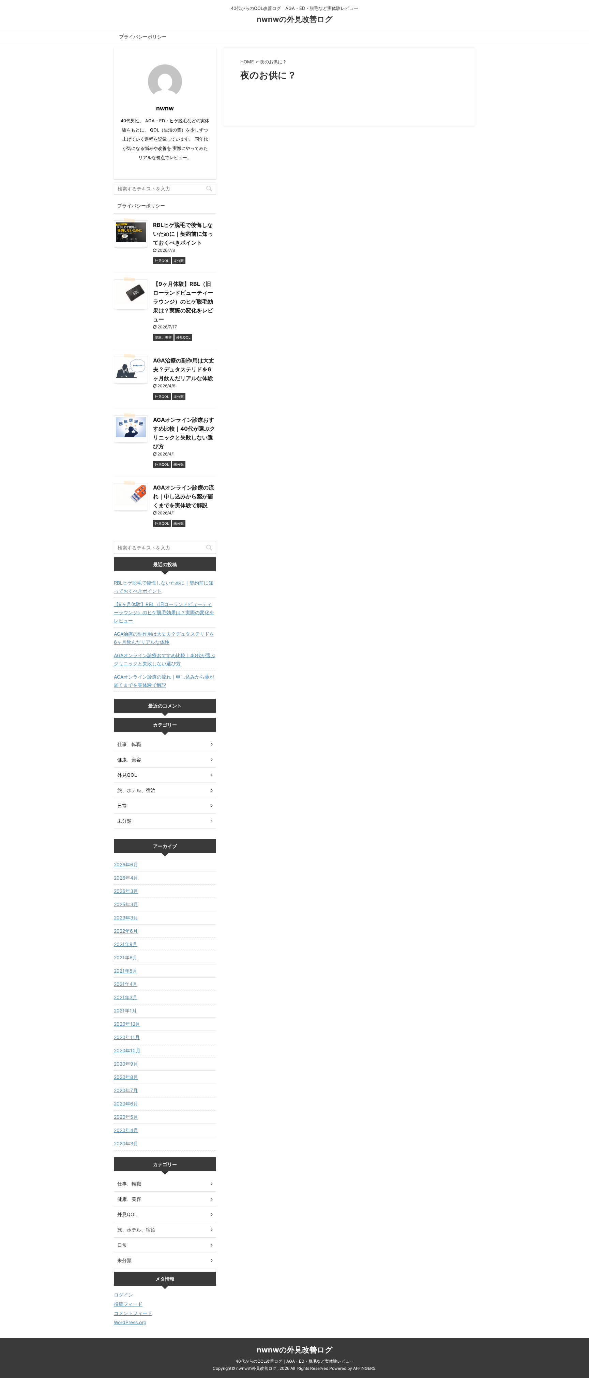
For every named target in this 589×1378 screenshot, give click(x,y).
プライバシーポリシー (143, 37)
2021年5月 (125, 971)
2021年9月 (125, 944)
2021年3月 (125, 997)
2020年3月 (126, 1143)
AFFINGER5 (364, 1368)
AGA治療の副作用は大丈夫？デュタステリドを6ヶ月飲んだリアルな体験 (183, 369)
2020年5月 (126, 1117)
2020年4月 (126, 1130)
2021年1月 (125, 1010)
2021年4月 (125, 984)
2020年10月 (127, 1050)
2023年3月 (126, 917)
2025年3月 (126, 904)
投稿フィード (128, 1304)
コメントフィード (133, 1313)
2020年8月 (126, 1077)
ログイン (123, 1295)
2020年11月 (127, 1037)
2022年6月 (126, 931)
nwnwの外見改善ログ (295, 19)
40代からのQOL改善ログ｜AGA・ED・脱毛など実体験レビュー (294, 1361)
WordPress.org (130, 1322)
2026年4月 (126, 878)
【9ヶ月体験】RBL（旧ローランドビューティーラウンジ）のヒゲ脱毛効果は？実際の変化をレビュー (183, 301)
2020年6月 (126, 1103)
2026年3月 (126, 891)
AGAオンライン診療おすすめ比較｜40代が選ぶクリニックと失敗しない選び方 (164, 659)
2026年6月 (126, 864)
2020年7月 (126, 1090)
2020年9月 (126, 1064)
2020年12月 (127, 1024)
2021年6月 (125, 957)
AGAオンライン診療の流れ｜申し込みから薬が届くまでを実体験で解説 (183, 496)
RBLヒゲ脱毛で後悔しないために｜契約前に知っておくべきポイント (183, 233)
